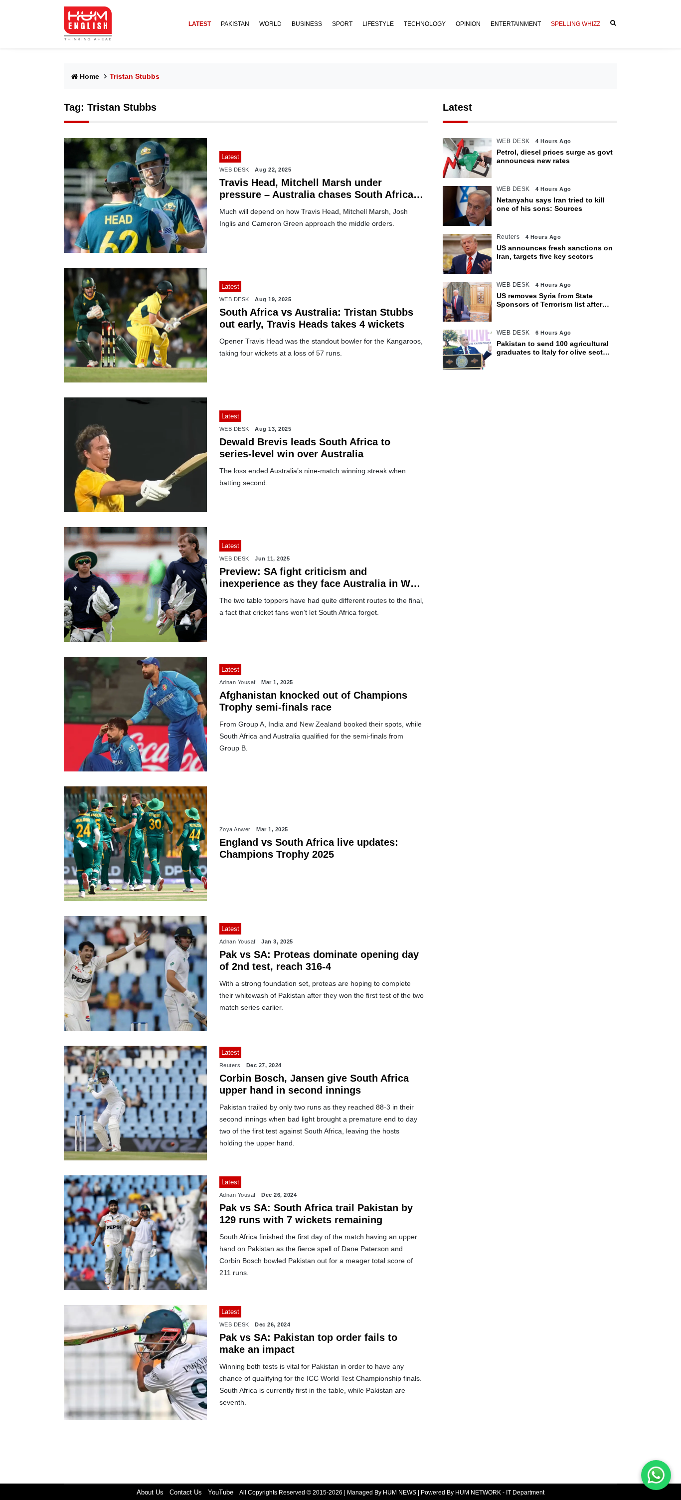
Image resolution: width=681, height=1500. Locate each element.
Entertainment (516, 23)
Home (89, 76)
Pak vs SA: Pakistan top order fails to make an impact (308, 1343)
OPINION (468, 23)
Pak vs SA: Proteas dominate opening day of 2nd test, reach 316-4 (319, 960)
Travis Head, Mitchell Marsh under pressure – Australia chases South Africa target (316, 188)
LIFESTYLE (378, 23)
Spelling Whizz (575, 23)
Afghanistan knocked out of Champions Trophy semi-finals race (313, 701)
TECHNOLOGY (425, 23)
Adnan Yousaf (237, 682)
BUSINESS (307, 23)
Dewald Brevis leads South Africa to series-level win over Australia (304, 447)
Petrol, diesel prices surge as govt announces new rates (555, 156)
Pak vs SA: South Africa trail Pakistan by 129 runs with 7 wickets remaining (316, 1213)
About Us (150, 1492)
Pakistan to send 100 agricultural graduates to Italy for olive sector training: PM (553, 348)
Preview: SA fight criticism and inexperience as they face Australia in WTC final (321, 577)
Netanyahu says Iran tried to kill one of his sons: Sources (551, 204)
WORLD (270, 23)
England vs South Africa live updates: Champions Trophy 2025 (308, 848)
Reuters (230, 1065)
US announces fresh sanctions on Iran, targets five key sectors (555, 252)
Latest (457, 107)
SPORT (342, 23)
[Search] (611, 23)
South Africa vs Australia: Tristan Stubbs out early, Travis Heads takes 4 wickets (316, 318)
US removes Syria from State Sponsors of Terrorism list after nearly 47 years (549, 300)
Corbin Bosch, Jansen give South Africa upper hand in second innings (314, 1084)
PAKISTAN (235, 23)
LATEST (199, 23)
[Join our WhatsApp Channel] (656, 1475)
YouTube (220, 1492)
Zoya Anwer (235, 829)
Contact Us (186, 1492)
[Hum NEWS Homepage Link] (92, 23)
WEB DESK (234, 170)
